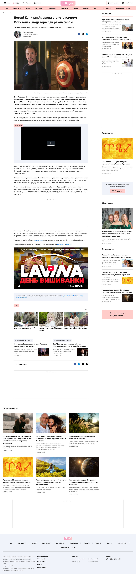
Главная (5, 13)
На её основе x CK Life (123, 8)
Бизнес (28, 8)
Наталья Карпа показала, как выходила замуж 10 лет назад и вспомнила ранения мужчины (117, 57)
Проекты (16, 8)
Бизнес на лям (41, 567)
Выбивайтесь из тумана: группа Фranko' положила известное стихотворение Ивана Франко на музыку (117, 233)
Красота (86, 8)
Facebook (70, 296)
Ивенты (39, 565)
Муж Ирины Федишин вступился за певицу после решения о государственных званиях (115, 21)
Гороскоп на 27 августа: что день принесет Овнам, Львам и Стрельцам (17, 481)
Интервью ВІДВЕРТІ (43, 556)
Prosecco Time (41, 562)
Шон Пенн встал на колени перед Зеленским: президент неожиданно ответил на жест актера (115, 39)
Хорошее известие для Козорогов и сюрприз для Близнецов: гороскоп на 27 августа (83, 482)
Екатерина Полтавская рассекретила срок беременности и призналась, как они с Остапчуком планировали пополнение (17, 439)
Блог (95, 8)
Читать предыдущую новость (23, 340)
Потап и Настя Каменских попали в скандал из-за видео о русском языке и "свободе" (51, 438)
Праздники (64, 8)
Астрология (52, 8)
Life (7, 8)
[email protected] (93, 559)
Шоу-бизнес (39, 8)
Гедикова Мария (28, 32)
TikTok (25, 298)
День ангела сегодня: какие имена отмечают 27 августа (82, 437)
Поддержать (114, 3)
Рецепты (75, 8)
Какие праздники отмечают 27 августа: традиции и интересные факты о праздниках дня (51, 482)
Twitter (80, 296)
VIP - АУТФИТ (107, 8)
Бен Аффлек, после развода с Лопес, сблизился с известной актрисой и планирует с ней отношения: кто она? (70, 346)
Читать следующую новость (62, 340)
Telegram (63, 296)
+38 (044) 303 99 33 (118, 315)
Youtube (75, 296)
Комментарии (22, 364)
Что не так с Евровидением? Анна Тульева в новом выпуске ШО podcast (30, 345)
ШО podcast (41, 559)
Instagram (19, 298)
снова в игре (38, 240)
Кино (16, 306)
